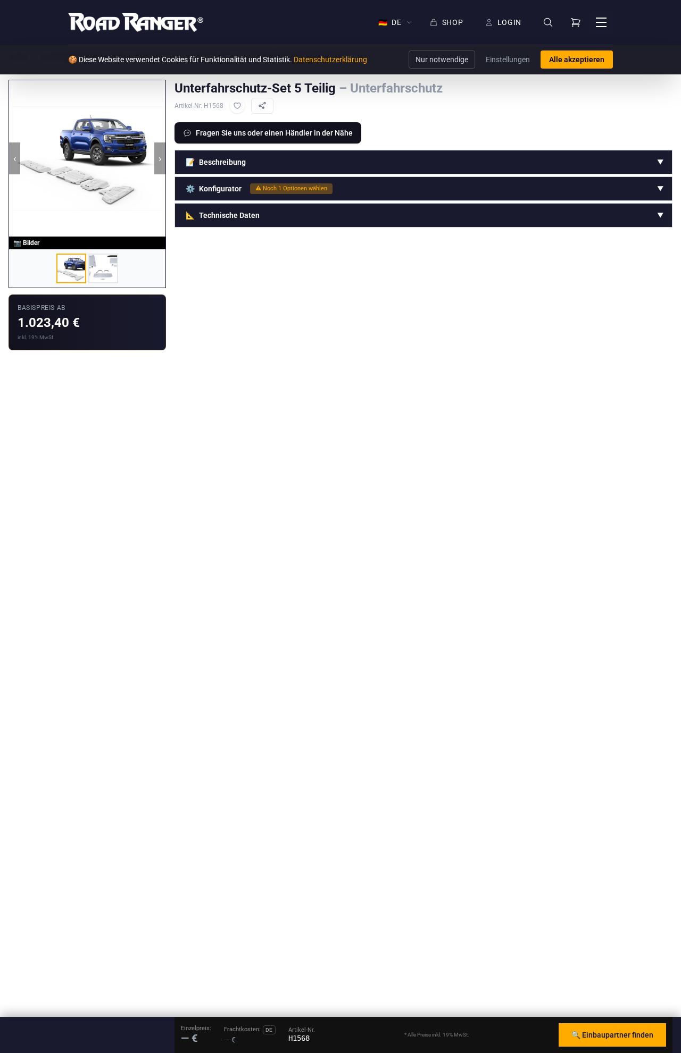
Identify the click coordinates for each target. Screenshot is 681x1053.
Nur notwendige (442, 59)
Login (509, 22)
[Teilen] (262, 106)
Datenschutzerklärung (330, 59)
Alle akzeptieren (576, 59)
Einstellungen (508, 59)
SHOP (452, 22)
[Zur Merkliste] (237, 105)
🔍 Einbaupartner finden (612, 1035)
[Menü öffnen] (601, 22)
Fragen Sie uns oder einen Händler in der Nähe (274, 133)
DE (390, 22)
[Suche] (548, 22)
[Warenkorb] (575, 22)
